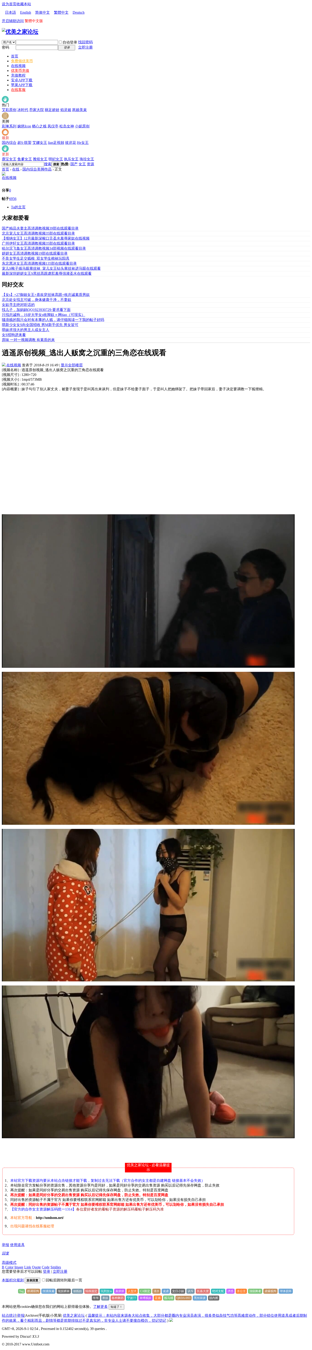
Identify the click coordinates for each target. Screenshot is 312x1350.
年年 (96, 1298)
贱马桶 (168, 1298)
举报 (5, 1245)
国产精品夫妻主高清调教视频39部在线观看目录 (40, 228)
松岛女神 (66, 126)
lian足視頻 (56, 143)
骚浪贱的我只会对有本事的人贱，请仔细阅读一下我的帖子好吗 (53, 320)
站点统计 (9, 1315)
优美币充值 (20, 70)
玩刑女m (106, 1291)
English (25, 12)
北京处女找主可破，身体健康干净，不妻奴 (36, 300)
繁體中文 (61, 12)
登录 (46, 1271)
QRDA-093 (183, 1298)
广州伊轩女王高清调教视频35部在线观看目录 (38, 243)
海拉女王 (86, 159)
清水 (156, 1291)
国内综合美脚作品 (37, 169)
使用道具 (17, 1245)
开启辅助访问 (13, 21)
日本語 (10, 12)
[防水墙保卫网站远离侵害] (171, 1320)
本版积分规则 (13, 1280)
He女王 (83, 143)
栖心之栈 (39, 126)
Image (18, 1267)
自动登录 (70, 42)
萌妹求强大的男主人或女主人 (25, 330)
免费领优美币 (22, 61)
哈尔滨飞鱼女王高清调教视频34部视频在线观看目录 (44, 248)
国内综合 (9, 143)
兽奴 (105, 1298)
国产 (74, 164)
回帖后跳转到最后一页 (64, 1280)
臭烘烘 (119, 1291)
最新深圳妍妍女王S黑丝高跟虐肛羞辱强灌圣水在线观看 (47, 273)
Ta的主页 (18, 207)
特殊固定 (91, 1291)
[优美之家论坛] (20, 32)
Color (9, 1267)
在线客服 (18, 90)
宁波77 (131, 1298)
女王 (82, 164)
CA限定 (145, 1291)
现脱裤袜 (64, 1291)
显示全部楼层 (72, 365)
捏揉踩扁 (48, 1291)
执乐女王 (71, 159)
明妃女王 (55, 159)
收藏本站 (23, 4)
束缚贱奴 (145, 1298)
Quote (36, 1267)
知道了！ (116, 1307)
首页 (14, 56)
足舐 (158, 1298)
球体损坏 (286, 1291)
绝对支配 (218, 1291)
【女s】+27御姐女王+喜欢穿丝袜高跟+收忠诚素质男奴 (46, 295)
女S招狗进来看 (14, 335)
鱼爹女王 (24, 159)
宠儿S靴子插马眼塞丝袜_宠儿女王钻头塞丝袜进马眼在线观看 (51, 268)
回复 (5, 1253)
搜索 (47, 164)
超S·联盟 (24, 143)
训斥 (190, 1291)
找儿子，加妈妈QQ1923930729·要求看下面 (36, 310)
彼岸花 (70, 143)
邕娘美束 (79, 110)
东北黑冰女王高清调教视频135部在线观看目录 (39, 263)
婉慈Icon (24, 126)
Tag (21, 1291)
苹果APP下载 (21, 85)
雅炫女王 (40, 159)
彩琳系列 (9, 126)
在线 (15, 169)
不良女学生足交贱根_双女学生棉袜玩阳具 (35, 258)
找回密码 (85, 42)
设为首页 (9, 4)
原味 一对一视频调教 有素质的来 (28, 340)
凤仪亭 (53, 126)
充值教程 (18, 75)
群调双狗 (33, 1291)
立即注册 (85, 47)
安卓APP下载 (21, 80)
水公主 (241, 1291)
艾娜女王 (39, 143)
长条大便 (203, 1291)
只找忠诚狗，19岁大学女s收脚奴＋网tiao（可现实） (43, 315)
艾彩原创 (9, 110)
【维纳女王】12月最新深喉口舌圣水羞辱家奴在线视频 (46, 238)
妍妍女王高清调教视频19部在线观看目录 (35, 253)
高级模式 (9, 1263)
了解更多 (100, 1307)
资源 (90, 164)
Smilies (55, 1267)
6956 (12, 199)
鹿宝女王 (9, 159)
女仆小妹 (178, 1291)
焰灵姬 (65, 110)
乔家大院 (36, 110)
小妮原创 (82, 126)
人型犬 (132, 1291)
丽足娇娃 (52, 110)
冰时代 (22, 110)
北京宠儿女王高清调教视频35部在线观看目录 (38, 233)
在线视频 (18, 66)
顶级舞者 (255, 1291)
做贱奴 (77, 1291)
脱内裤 (213, 1298)
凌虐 (166, 1291)
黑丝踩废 (200, 1298)
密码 (5, 47)
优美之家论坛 (74, 1315)
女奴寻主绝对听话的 (18, 305)
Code (46, 1267)
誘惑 (230, 1291)
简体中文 (42, 12)
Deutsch (79, 12)
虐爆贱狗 (270, 1291)
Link (27, 1267)
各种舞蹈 (118, 1298)
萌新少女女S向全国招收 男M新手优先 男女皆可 (40, 325)
